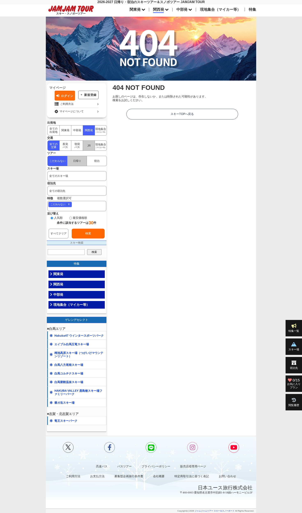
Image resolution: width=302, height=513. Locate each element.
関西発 (158, 9)
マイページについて (72, 111)
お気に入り (294, 383)
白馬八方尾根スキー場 (68, 364)
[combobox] (76, 206)
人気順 (58, 217)
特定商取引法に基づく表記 (191, 476)
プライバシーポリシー (156, 466)
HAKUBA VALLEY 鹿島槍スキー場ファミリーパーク (78, 392)
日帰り (77, 160)
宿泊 (96, 160)
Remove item (68, 204)
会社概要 (159, 476)
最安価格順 (80, 217)
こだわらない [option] (56, 204)
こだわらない (58, 160)
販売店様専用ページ (193, 466)
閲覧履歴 (293, 405)
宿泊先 (294, 367)
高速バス (101, 466)
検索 (88, 233)
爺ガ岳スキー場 (64, 402)
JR (89, 145)
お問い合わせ (227, 476)
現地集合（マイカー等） (220, 9)
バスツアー (124, 466)
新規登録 (90, 94)
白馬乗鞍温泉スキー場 (68, 382)
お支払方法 (97, 476)
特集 (252, 9)
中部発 (182, 9)
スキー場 (293, 349)
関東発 (135, 9)
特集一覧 (293, 330)
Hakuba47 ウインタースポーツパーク (79, 335)
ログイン (67, 95)
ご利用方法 (67, 103)
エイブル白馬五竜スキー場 (71, 344)
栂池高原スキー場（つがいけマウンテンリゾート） (78, 354)
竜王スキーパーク (65, 420)
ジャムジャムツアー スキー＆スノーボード (214, 511)
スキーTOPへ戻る (182, 114)
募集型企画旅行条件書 (128, 476)
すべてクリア (59, 233)
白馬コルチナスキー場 (68, 373)
